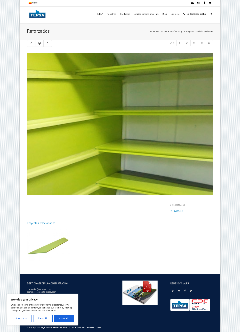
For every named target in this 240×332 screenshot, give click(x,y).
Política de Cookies (70, 327)
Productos (125, 14)
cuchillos (178, 210)
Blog (164, 14)
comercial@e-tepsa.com (39, 289)
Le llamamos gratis (196, 14)
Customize (21, 318)
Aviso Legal (41, 327)
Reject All (43, 318)
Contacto (175, 14)
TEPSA (100, 14)
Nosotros (111, 14)
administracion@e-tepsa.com (41, 291)
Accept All (64, 318)
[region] (42, 309)
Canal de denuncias (93, 327)
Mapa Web (81, 327)
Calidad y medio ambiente (146, 14)
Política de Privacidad (54, 327)
